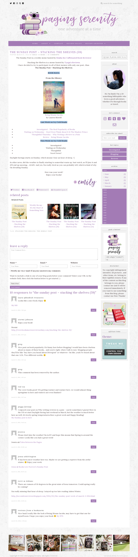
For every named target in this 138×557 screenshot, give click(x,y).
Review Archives (94, 43)
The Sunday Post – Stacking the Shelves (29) (19, 224)
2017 (104, 210)
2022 (105, 197)
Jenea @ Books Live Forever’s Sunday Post (29, 467)
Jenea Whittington (27, 456)
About (45, 43)
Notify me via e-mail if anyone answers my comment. (36, 271)
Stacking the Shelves (25, 231)
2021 (104, 200)
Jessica (21, 432)
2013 (104, 220)
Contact (58, 43)
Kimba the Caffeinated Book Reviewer (73, 58)
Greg (20, 344)
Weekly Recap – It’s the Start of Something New (36, 207)
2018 (104, 207)
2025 (105, 190)
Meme (43, 54)
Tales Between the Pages (31, 442)
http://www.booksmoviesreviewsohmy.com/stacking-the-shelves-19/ (41, 330)
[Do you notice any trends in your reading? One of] (69, 543)
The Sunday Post (44, 231)
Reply (93, 310)
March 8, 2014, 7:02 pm (18, 310)
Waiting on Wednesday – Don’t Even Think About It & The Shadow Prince (56, 132)
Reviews (114, 158)
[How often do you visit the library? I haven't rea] (121, 543)
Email (43, 263)
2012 (104, 223)
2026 (105, 170)
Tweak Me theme (110, 555)
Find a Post (15, 283)
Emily (34, 54)
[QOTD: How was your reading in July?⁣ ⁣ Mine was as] (86, 543)
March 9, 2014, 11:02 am (18, 501)
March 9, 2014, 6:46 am (18, 422)
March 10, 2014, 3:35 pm (19, 521)
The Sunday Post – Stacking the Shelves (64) (71, 224)
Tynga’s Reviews (72, 62)
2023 (105, 195)
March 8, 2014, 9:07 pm (18, 334)
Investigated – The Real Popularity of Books (56, 129)
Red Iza (21, 387)
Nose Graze (124, 555)
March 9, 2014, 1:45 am (18, 377)
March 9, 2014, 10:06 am (19, 447)
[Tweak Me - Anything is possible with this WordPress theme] (114, 349)
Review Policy (74, 43)
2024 (105, 192)
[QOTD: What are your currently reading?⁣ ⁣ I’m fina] (51, 543)
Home (35, 43)
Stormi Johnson (25, 319)
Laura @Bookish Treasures (31, 297)
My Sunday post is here (21, 417)
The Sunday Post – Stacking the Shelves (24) (88, 224)
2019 (104, 205)
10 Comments (53, 54)
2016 (104, 212)
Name (13, 263)
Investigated (114, 150)
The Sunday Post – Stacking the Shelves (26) (53, 224)
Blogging (114, 154)
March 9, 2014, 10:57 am (19, 471)
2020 (105, 202)
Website (74, 263)
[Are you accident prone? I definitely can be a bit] (16, 543)
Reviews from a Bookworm (31, 510)
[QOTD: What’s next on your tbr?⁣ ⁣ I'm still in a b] (34, 543)
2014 (104, 217)
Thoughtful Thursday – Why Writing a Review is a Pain (56, 134)
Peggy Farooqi (25, 407)
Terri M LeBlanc (25, 481)
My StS (14, 305)
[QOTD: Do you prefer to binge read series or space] (104, 543)
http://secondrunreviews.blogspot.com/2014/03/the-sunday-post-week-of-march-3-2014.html (53, 496)
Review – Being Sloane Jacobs (56, 137)
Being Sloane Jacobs (54, 115)
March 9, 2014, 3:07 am (18, 397)
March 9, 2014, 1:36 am (18, 360)
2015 (104, 215)
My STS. (60, 516)
